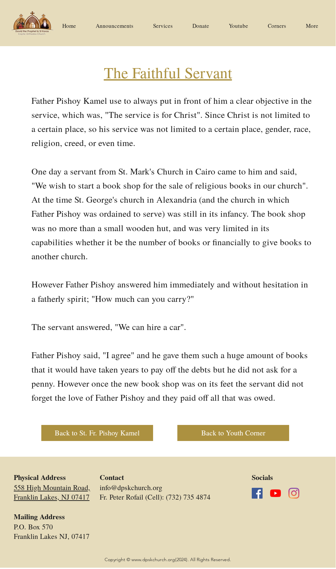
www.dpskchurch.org (153, 559)
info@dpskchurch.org (131, 487)
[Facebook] (257, 493)
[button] (238, 23)
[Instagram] (293, 493)
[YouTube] (275, 493)
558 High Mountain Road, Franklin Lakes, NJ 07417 (52, 492)
